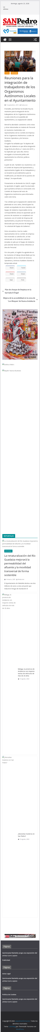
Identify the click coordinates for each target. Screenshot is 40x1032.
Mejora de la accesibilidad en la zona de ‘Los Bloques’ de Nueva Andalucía (19, 299)
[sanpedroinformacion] (4, 39)
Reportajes (8, 551)
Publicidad (6, 960)
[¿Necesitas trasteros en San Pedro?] (9, 836)
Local (7, 73)
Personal (14, 73)
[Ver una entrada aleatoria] (35, 39)
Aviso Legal (6, 974)
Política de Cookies (9, 994)
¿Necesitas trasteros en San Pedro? (26, 835)
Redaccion (24, 105)
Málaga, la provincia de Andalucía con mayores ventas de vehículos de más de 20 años (26, 672)
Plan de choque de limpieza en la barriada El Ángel (18, 291)
